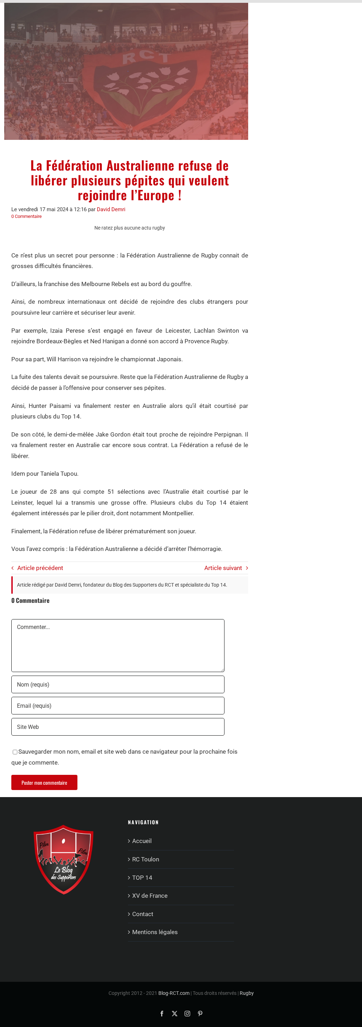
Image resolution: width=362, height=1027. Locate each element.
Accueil (142, 840)
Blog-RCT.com (173, 993)
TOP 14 (142, 877)
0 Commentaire (26, 216)
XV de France (150, 895)
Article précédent (40, 567)
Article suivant (223, 567)
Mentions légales (155, 932)
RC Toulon (145, 859)
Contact (142, 914)
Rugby (247, 993)
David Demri (111, 209)
